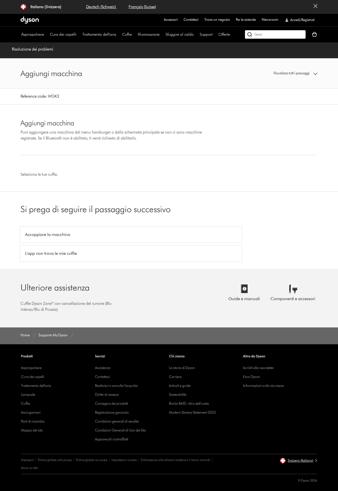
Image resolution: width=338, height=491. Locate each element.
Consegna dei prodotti (111, 404)
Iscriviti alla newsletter (258, 368)
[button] (283, 73)
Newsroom (270, 20)
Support (206, 34)
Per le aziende (246, 20)
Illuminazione (149, 34)
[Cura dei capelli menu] (78, 34)
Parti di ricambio (33, 421)
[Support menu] (215, 34)
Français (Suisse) (142, 6)
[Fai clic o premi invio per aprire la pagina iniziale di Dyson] (30, 20)
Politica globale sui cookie (91, 460)
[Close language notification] (315, 7)
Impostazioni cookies (124, 460)
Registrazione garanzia (112, 412)
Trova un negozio (217, 20)
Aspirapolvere (32, 34)
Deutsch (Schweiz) (101, 6)
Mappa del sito (32, 430)
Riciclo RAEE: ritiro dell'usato (189, 404)
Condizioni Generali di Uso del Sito (120, 430)
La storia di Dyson (182, 368)
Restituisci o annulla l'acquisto (116, 386)
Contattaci (191, 20)
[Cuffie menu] (134, 34)
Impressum (27, 460)
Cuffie (127, 34)
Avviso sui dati (29, 468)
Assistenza (102, 368)
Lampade (28, 395)
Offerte (224, 34)
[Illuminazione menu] (162, 34)
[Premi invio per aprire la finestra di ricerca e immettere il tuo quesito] (275, 34)
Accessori (171, 20)
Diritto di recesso (107, 395)
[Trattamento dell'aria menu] (118, 34)
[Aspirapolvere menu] (46, 34)
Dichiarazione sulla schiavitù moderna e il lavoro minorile (175, 460)
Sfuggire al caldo (180, 34)
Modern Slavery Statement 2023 (192, 412)
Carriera (175, 377)
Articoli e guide (180, 386)
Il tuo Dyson (251, 377)
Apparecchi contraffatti (111, 439)
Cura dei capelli (63, 34)
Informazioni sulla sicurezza (263, 386)
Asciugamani (31, 412)
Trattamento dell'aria (99, 34)
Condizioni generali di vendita (117, 421)
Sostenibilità (177, 395)
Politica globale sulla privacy (55, 460)
